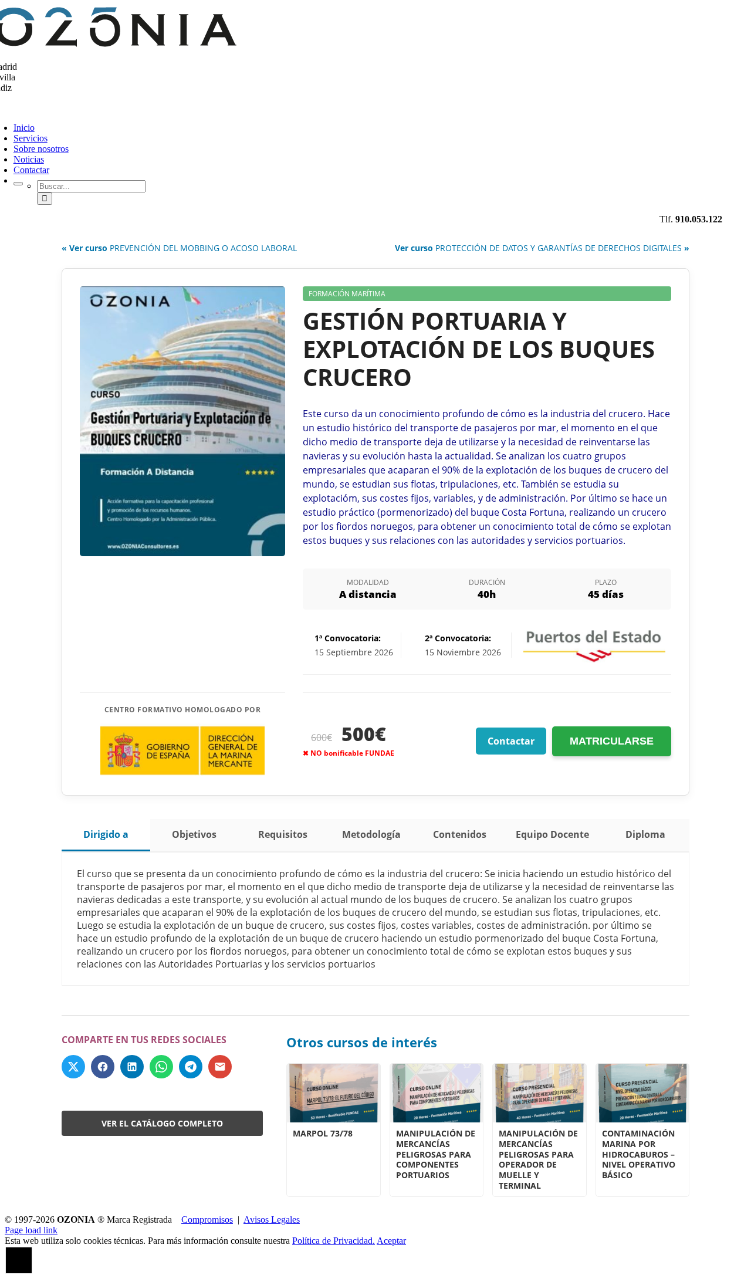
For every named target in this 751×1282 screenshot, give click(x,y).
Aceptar (391, 1241)
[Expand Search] (18, 183)
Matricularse (612, 741)
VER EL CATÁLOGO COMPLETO (162, 1123)
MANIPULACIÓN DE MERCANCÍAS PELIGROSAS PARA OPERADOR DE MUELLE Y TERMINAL (538, 1159)
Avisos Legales (271, 1220)
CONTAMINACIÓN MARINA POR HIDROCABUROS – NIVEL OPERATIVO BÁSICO (638, 1154)
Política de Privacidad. (333, 1241)
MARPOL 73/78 (323, 1133)
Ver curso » (542, 247)
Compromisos (207, 1220)
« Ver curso (179, 247)
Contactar (511, 741)
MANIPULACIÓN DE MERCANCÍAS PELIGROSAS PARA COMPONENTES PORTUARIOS (435, 1154)
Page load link (31, 1230)
